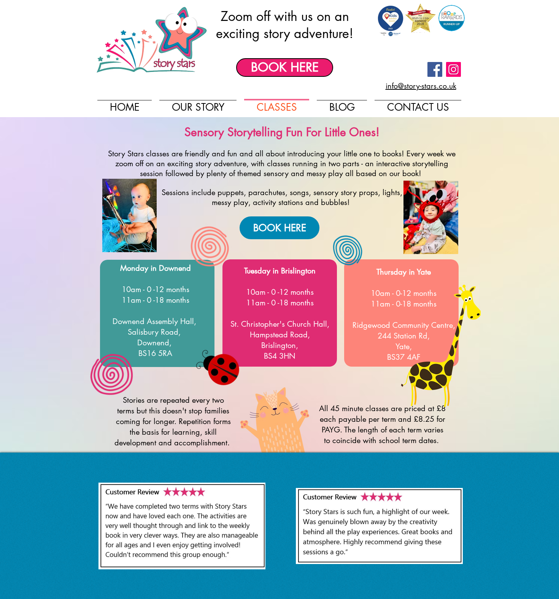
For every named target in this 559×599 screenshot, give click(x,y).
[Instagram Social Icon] (453, 69)
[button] (181, 526)
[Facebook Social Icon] (434, 69)
